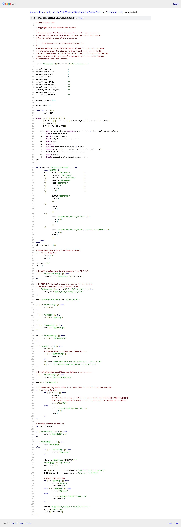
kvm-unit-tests (115, 11)
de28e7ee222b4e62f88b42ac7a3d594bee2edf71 (78, 11)
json (177, 523)
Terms (28, 523)
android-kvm (37, 11)
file (81, 18)
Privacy (21, 523)
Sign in (176, 4)
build (48, 11)
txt (170, 523)
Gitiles (14, 523)
